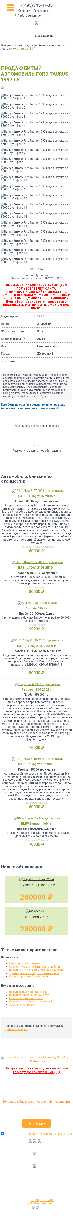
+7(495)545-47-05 (35, 5)
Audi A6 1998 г (37, 608)
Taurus (5, 48)
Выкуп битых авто (13, 45)
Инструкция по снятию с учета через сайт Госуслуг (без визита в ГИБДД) (36, 1070)
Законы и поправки (22, 1004)
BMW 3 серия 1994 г (36, 824)
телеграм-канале (42, 408)
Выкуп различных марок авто (29, 995)
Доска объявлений (41, 45)
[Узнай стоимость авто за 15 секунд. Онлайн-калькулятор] (36, 1060)
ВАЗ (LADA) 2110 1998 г (36, 764)
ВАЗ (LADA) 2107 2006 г (36, 496)
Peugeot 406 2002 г (36, 689)
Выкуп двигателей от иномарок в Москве (36, 970)
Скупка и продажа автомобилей (30, 1001)
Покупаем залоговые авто (26, 963)
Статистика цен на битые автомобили (34, 966)
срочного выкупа (16, 1029)
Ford (59, 45)
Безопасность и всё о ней (26, 998)
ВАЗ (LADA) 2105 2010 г (36, 568)
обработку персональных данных (50, 1133)
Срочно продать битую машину (30, 976)
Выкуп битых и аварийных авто (30, 991)
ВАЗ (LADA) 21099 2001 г (36, 646)
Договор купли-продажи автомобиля (34, 973)
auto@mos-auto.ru (40, 1203)
